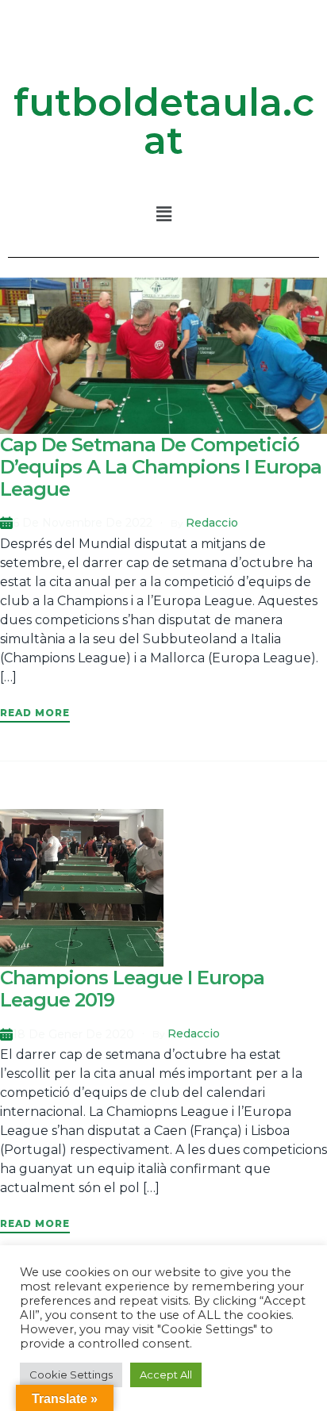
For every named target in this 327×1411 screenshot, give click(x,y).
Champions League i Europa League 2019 (132, 988)
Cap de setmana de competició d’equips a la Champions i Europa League (160, 466)
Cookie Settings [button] (71, 1374)
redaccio (212, 523)
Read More (35, 713)
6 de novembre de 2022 (82, 523)
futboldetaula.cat (163, 121)
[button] (163, 214)
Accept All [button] (166, 1374)
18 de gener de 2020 (73, 1034)
